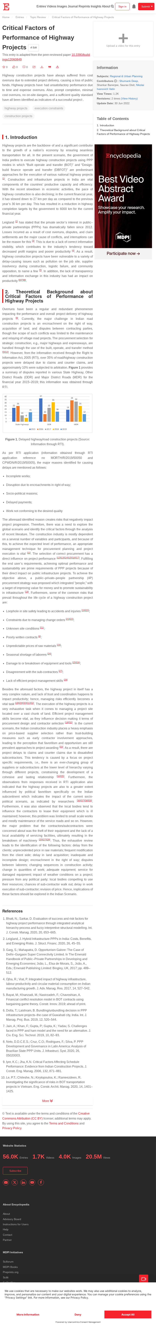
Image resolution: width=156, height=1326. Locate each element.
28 (65, 680)
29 (20, 703)
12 (58, 557)
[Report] (57, 67)
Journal (73, 6)
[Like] (14, 67)
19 (83, 610)
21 (67, 619)
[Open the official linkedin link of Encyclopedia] (23, 1182)
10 (6, 352)
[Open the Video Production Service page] (143, 1279)
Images (62, 6)
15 (70, 557)
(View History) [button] (129, 98)
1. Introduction (105, 125)
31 (28, 703)
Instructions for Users (16, 1224)
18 (26, 592)
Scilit (5, 1277)
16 (73, 557)
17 (77, 557)
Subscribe (15, 1170)
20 (87, 610)
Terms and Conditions (64, 1123)
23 (58, 645)
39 (90, 800)
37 (82, 800)
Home (6, 17)
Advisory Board (12, 1219)
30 (24, 703)
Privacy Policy (11, 1128)
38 (86, 800)
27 (60, 671)
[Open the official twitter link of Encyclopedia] (15, 1182)
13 (62, 557)
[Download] (41, 67)
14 (66, 557)
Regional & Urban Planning (126, 76)
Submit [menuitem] (145, 6)
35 (62, 776)
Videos (51, 6)
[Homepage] (6, 7)
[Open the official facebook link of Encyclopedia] (41, 1182)
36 (78, 800)
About (106, 6)
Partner (7, 1239)
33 (61, 747)
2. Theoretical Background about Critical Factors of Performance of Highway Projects (123, 132)
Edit (34, 47)
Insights (96, 6)
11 (29, 552)
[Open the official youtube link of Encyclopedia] (32, 1182)
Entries (41, 6)
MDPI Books (10, 1266)
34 (58, 776)
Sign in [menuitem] (122, 6)
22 (71, 619)
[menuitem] (134, 6)
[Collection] (4, 67)
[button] (34, 67)
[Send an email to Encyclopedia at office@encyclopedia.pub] (6, 1182)
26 (78, 662)
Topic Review (38, 17)
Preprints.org (10, 1272)
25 (74, 662)
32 (32, 703)
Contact (7, 1234)
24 (49, 653)
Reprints (84, 6)
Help (5, 1229)
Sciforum (8, 1261)
